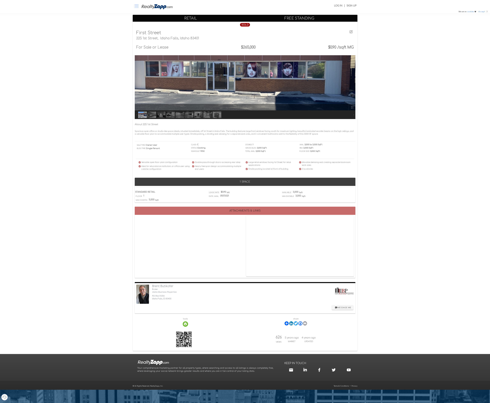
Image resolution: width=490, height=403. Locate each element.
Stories (248, 145)
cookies (470, 12)
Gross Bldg (250, 148)
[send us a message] (291, 370)
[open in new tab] (351, 32)
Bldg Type (141, 148)
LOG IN (338, 5)
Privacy (354, 386)
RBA (301, 148)
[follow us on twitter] (333, 370)
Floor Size (304, 151)
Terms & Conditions (341, 386)
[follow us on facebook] (320, 370)
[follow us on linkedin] (306, 369)
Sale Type (141, 145)
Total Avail (250, 151)
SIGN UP (351, 5)
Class (193, 145)
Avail (302, 145)
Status (194, 148)
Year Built (195, 151)
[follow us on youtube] (348, 370)
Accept (481, 12)
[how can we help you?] (4, 397)
